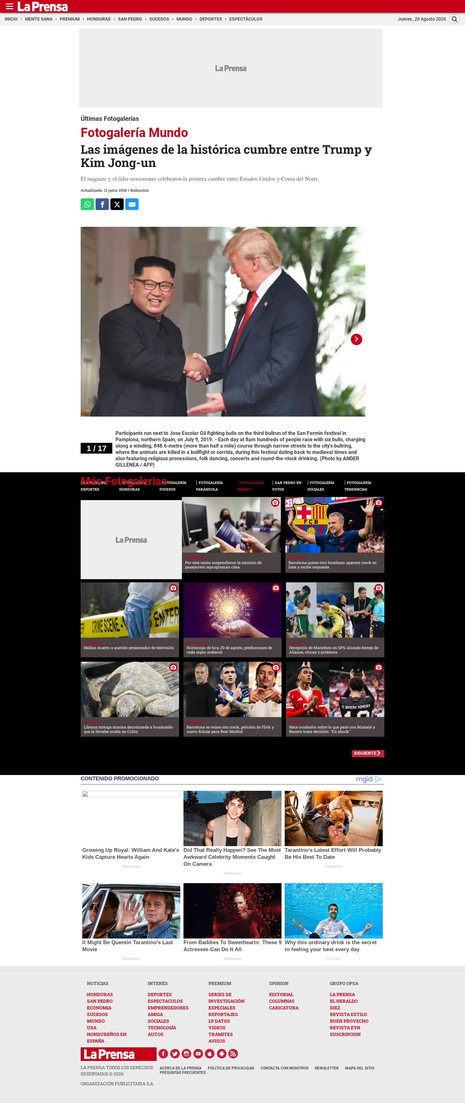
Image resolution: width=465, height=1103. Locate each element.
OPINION (278, 983)
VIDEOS (217, 1028)
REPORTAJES (223, 1014)
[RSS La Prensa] (233, 1053)
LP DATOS (219, 1021)
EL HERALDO (344, 1001)
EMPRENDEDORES (168, 1008)
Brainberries (131, 866)
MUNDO (96, 1021)
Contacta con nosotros (284, 1068)
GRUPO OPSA (344, 983)
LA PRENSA (342, 994)
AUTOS (156, 1034)
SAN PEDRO (100, 1001)
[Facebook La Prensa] (163, 1053)
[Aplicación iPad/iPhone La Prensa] (210, 1053)
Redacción (139, 190)
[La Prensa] (109, 1054)
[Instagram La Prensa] (187, 1053)
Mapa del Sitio (359, 1068)
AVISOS (216, 1041)
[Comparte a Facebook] (102, 204)
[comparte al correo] (132, 204)
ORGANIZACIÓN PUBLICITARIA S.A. (117, 1084)
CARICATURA (284, 1008)
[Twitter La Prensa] (175, 1053)
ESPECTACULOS (165, 1001)
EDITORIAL (281, 994)
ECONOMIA (99, 1008)
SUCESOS (97, 1014)
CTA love (334, 958)
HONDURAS (100, 994)
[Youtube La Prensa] (198, 1053)
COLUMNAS (281, 1001)
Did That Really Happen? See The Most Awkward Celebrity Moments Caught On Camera (232, 857)
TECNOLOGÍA (162, 1028)
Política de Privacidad (231, 1068)
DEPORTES (160, 994)
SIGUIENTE (365, 753)
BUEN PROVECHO (349, 1021)
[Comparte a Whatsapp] (87, 204)
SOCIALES (158, 1021)
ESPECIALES (221, 1008)
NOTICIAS (97, 983)
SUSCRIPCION (345, 1034)
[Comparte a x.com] (117, 204)
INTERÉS (158, 983)
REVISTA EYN (345, 1028)
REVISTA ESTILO (348, 1014)
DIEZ (335, 1008)
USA (91, 1028)
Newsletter (327, 1068)
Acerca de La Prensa (181, 1068)
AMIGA (155, 1014)
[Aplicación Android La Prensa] (222, 1053)
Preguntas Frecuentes (183, 1072)
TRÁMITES (220, 1034)
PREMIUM (219, 983)
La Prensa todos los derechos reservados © (117, 1070)
